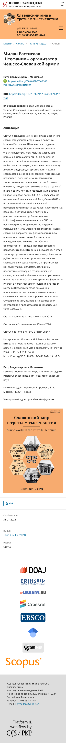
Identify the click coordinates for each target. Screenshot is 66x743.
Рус (62, 5)
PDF (10, 503)
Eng (62, 3)
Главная (7, 43)
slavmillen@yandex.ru (27, 703)
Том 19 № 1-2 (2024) (38, 43)
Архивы (20, 43)
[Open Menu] (61, 28)
